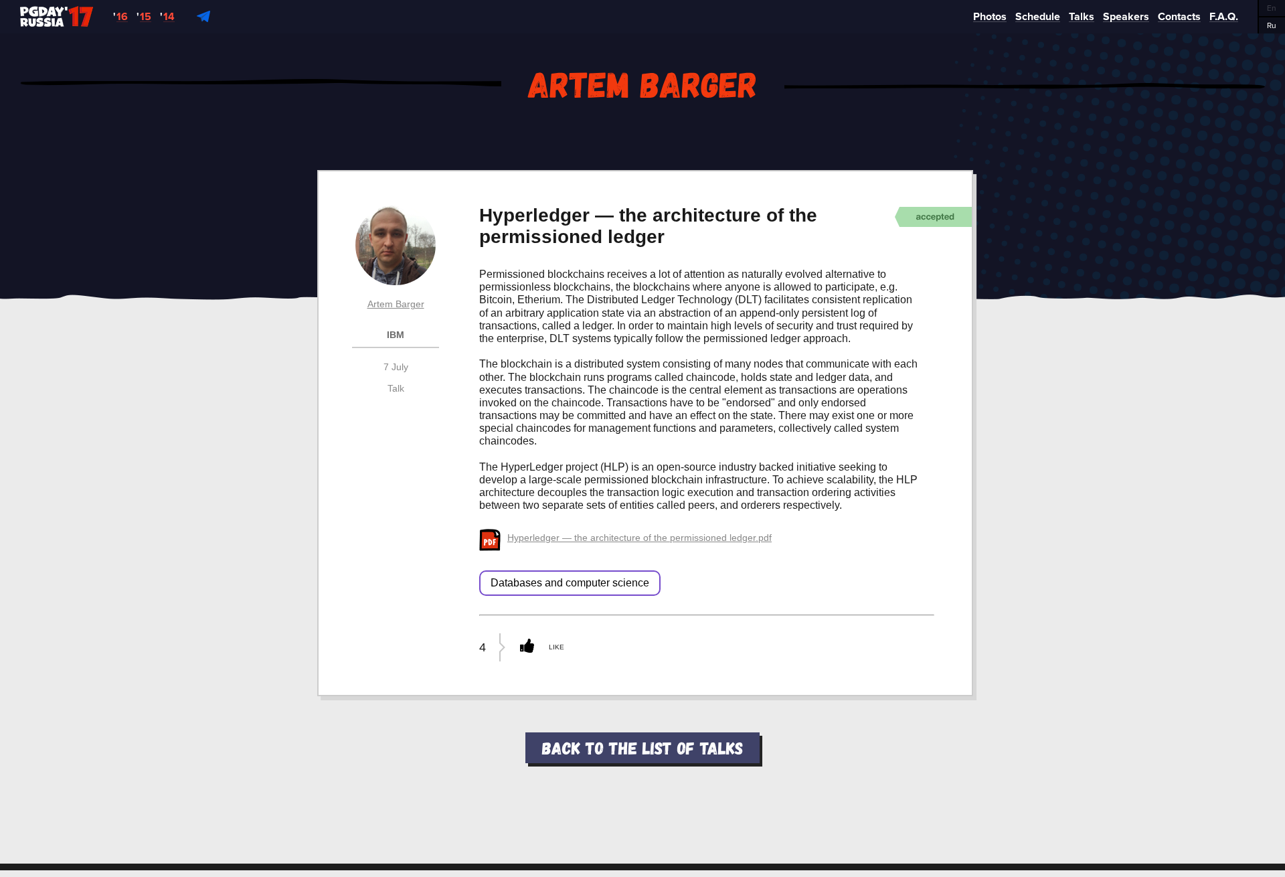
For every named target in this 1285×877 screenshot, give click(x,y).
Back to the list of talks (642, 747)
